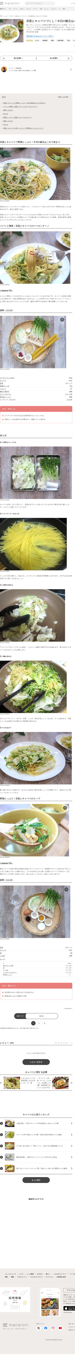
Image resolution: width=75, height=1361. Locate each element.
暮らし (48, 1274)
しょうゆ (5, 970)
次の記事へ (54, 58)
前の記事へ (18, 58)
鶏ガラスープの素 (8, 965)
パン (59, 9)
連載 (12, 1277)
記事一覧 (71, 1323)
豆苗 (1, 383)
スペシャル (49, 1277)
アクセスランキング (36, 1277)
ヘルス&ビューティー (60, 1274)
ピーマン (15, 9)
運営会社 (71, 1330)
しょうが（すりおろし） (10, 972)
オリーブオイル (5, 394)
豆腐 (41, 9)
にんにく (3, 389)
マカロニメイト (22, 1277)
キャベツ (35, 9)
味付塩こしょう (5, 397)
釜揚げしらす (4, 386)
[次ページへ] (44, 1023)
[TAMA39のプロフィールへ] (36, 69)
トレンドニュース (10, 1274)
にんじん (46, 9)
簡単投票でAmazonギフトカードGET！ (40, 36)
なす (10, 9)
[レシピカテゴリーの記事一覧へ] (29, 40)
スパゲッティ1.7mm (7, 378)
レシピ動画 (30, 1274)
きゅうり (28, 9)
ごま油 (2, 956)
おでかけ (39, 1274)
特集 (6, 1277)
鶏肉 (64, 9)
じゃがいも (53, 9)
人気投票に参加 (61, 1277)
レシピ (21, 1274)
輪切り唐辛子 (4, 391)
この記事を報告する (67, 1008)
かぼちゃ (22, 9)
